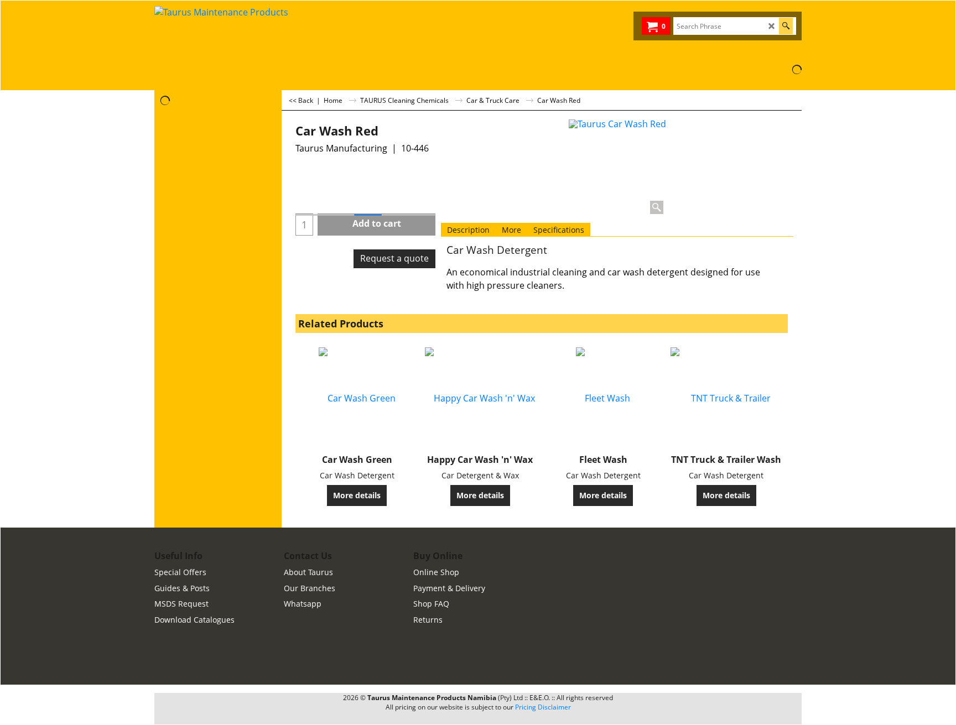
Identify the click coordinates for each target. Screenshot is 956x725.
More (511, 230)
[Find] (786, 26)
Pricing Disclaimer (543, 707)
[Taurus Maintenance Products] (237, 32)
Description (468, 230)
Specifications (558, 230)
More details (357, 495)
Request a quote (394, 258)
